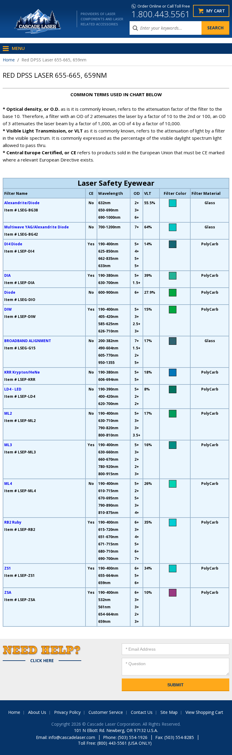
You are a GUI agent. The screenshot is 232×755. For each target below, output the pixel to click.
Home (9, 60)
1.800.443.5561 (160, 14)
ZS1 (7, 568)
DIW (8, 309)
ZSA (7, 592)
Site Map (169, 712)
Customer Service (106, 712)
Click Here (42, 661)
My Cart (215, 11)
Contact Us (142, 712)
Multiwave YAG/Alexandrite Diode (36, 227)
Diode (9, 292)
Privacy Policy (67, 712)
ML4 (8, 483)
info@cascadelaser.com (72, 737)
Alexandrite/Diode (22, 202)
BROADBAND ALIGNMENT (27, 340)
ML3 (8, 444)
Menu (18, 48)
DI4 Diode (13, 244)
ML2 (8, 413)
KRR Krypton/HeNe (22, 372)
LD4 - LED (12, 389)
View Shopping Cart (204, 712)
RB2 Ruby (12, 522)
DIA (7, 275)
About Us (37, 712)
